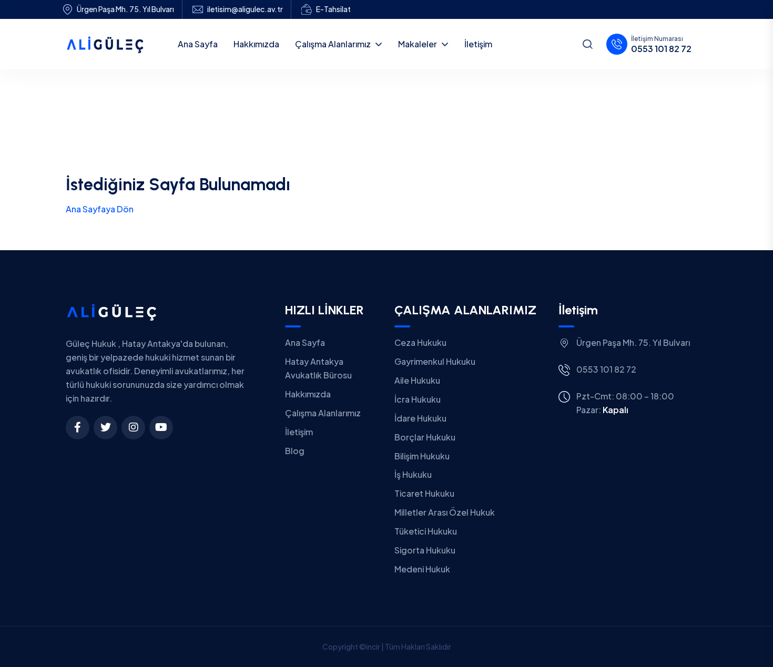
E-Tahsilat (333, 9)
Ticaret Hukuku (424, 493)
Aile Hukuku (417, 380)
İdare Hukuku (420, 418)
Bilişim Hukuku (422, 455)
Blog (294, 450)
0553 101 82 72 (661, 49)
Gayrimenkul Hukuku (434, 361)
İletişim (299, 431)
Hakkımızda (308, 393)
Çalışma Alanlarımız (333, 43)
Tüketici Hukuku (425, 531)
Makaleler (417, 43)
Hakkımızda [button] (256, 43)
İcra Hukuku (417, 399)
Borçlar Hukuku (424, 437)
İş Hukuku (413, 474)
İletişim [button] (478, 43)
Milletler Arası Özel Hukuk (444, 512)
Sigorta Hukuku (424, 550)
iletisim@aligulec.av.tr (245, 9)
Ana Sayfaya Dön (100, 208)
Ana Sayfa (305, 342)
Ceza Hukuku (420, 342)
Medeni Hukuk (422, 568)
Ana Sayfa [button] (198, 43)
